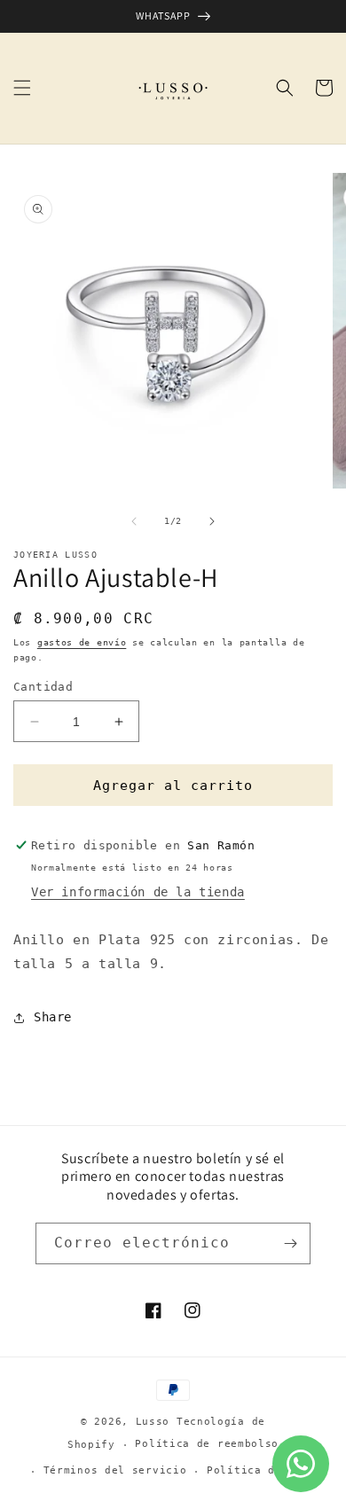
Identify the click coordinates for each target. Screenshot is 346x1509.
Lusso (156, 1421)
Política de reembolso (207, 1444)
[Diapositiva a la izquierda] (133, 521)
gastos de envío (82, 642)
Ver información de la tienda (138, 892)
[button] (22, 87)
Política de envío (265, 1470)
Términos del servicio (115, 1470)
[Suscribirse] (290, 1243)
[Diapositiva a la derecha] (212, 521)
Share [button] (53, 1017)
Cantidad (43, 686)
